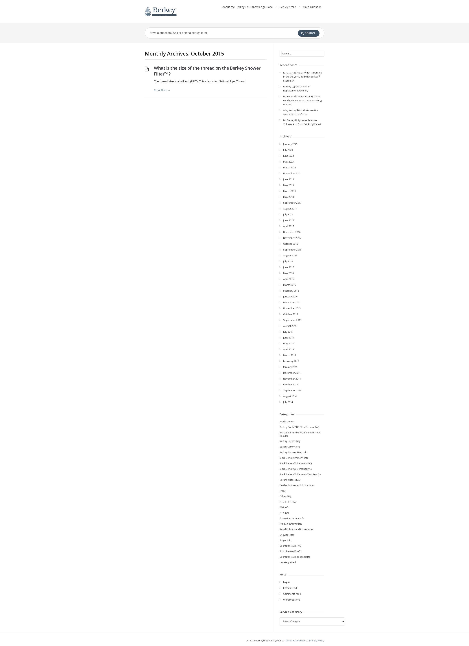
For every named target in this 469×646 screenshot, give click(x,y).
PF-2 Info (284, 507)
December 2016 (291, 232)
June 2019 (288, 179)
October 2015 (290, 314)
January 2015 (290, 367)
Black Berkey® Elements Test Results (300, 474)
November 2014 (292, 378)
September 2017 (292, 202)
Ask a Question (312, 7)
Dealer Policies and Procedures (297, 485)
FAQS (282, 490)
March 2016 (289, 284)
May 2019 (288, 185)
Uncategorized (288, 562)
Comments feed (292, 593)
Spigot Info (285, 540)
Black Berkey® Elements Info (296, 468)
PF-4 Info (284, 512)
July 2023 (288, 150)
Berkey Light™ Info (290, 446)
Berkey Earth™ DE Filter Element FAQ (300, 427)
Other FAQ (285, 496)
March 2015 (289, 355)
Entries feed (290, 588)
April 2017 (288, 226)
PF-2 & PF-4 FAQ (288, 501)
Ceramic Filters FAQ (290, 479)
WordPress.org (291, 599)
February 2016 (291, 290)
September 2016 (292, 249)
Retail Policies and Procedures (296, 529)
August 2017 (290, 208)
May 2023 (288, 161)
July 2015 (288, 331)
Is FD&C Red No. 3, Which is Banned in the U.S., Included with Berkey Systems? (302, 76)
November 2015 (292, 308)
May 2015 (288, 343)
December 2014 (291, 372)
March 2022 (289, 167)
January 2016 (290, 296)
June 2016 (288, 267)
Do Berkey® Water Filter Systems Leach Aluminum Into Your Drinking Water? (302, 100)
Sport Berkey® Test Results (295, 556)
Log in (286, 582)
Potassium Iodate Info (292, 518)
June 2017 (288, 220)
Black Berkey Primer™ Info (294, 457)
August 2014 (290, 396)
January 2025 (290, 144)
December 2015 (291, 302)
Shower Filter (287, 534)
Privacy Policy (316, 640)
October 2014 (290, 384)
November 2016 (292, 238)
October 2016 (290, 243)
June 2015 (288, 337)
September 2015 (292, 320)
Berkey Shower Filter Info (293, 452)
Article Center (287, 421)
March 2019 (289, 191)
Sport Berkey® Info (290, 551)
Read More (162, 90)
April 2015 (288, 349)
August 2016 (290, 255)
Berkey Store (287, 7)
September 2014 (292, 390)
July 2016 (288, 261)
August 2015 (290, 325)
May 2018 (288, 196)
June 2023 (288, 155)
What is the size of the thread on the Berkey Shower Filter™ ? (207, 71)
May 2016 (288, 273)
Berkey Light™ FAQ (290, 441)
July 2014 (288, 402)
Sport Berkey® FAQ (290, 545)
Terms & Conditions (296, 640)
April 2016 (288, 279)
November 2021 (292, 173)
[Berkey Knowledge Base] (161, 11)
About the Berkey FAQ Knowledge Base (247, 7)
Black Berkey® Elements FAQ (296, 463)
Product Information (291, 523)
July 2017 (288, 214)
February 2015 (291, 361)
